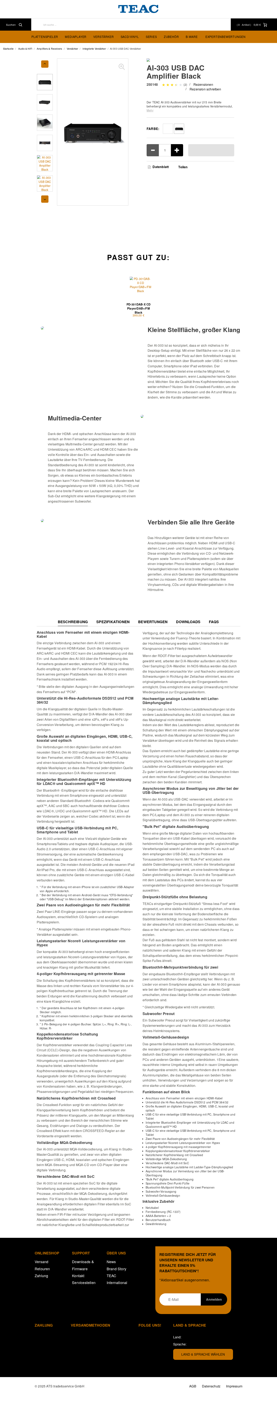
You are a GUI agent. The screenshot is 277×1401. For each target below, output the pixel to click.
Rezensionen (203, 84)
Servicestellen (84, 1282)
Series (151, 37)
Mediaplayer (75, 37)
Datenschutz (211, 1386)
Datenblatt (160, 166)
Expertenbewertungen (225, 37)
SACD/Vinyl (130, 37)
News (111, 1261)
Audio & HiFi (25, 48)
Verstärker (103, 37)
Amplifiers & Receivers (49, 48)
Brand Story (116, 1268)
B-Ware (192, 37)
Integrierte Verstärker (94, 48)
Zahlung (41, 1275)
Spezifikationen (113, 621)
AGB (192, 1386)
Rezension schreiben (205, 89)
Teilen (183, 167)
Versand (41, 1261)
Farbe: (153, 128)
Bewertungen (152, 621)
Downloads (188, 621)
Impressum (234, 1386)
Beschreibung (73, 622)
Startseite (8, 48)
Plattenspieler (44, 37)
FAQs (214, 621)
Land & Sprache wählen (203, 1354)
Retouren (42, 1268)
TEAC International (117, 1279)
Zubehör (171, 37)
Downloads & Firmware (83, 1265)
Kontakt (78, 1275)
